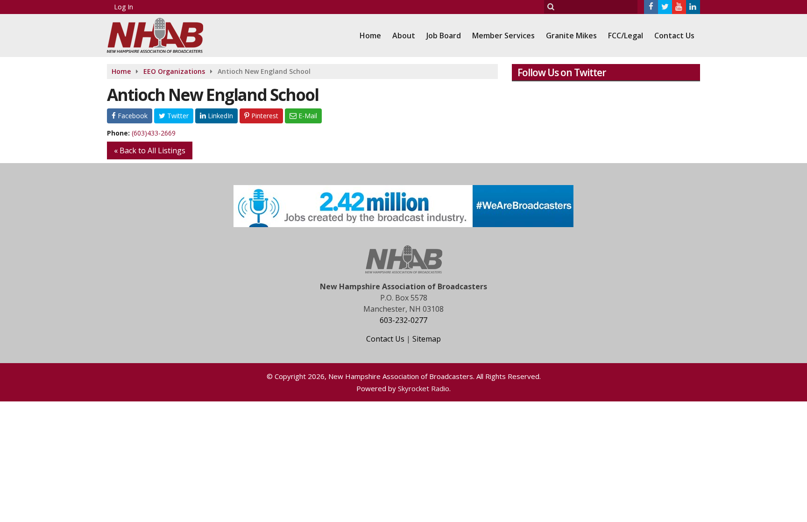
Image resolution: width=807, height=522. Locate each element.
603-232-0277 (403, 320)
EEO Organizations (174, 71)
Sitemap (426, 339)
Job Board (443, 35)
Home (370, 35)
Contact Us (674, 35)
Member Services (503, 35)
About (403, 35)
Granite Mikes (571, 35)
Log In (123, 6)
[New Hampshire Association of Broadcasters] (162, 34)
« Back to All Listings (149, 150)
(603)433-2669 (154, 133)
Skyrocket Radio (423, 388)
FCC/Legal (625, 35)
